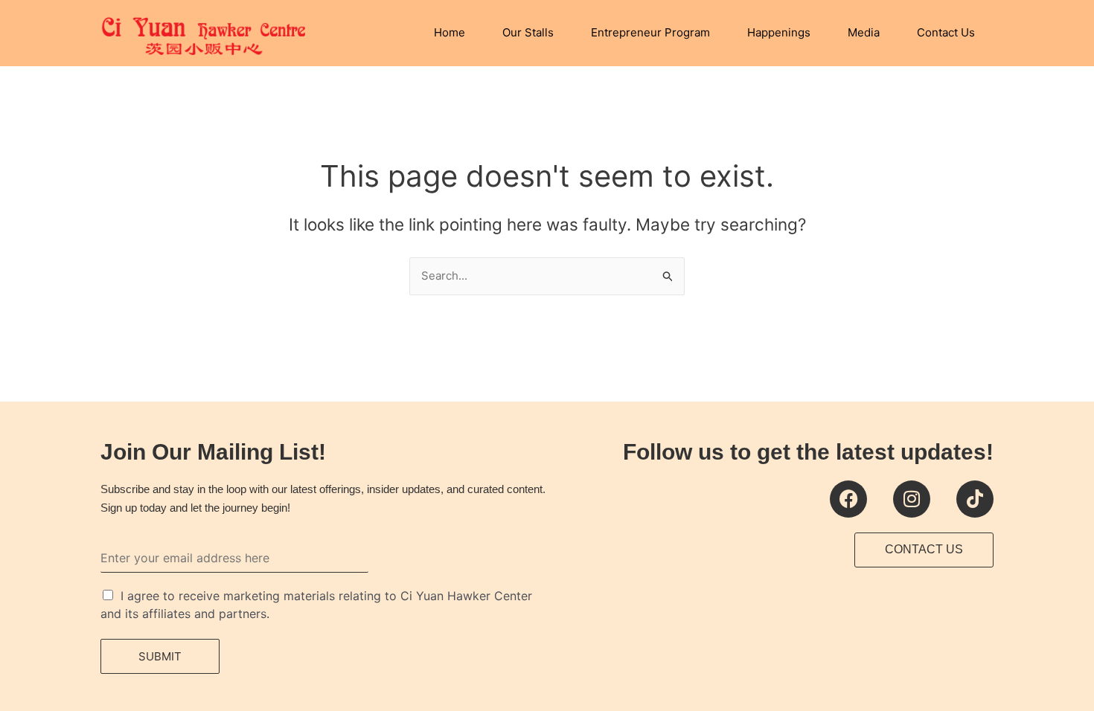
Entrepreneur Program (650, 32)
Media (864, 32)
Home (449, 32)
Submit (160, 656)
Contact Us (946, 32)
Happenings (778, 32)
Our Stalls (528, 32)
